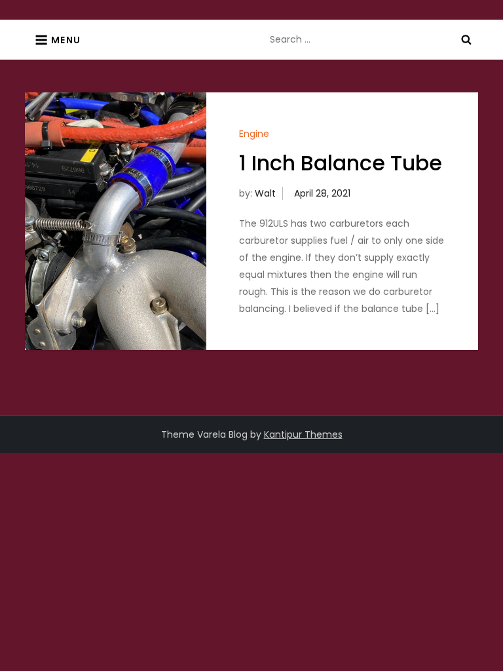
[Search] (466, 39)
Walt (265, 193)
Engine (254, 134)
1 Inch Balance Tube (340, 163)
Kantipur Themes (303, 434)
